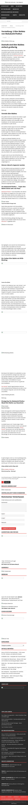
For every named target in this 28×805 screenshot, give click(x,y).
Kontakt (9, 796)
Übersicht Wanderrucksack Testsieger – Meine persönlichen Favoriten (11, 723)
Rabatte (15, 15)
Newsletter (22, 15)
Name (2, 513)
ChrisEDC (5, 37)
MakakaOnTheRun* (6, 191)
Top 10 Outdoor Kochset (6, 727)
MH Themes (14, 803)
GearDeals (3, 18)
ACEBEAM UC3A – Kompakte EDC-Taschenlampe (13, 656)
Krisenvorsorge (5, 15)
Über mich (3, 796)
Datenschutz (23, 796)
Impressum (16, 796)
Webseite (3, 522)
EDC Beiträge (19, 6)
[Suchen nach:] (14, 21)
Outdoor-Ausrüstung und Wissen (9, 12)
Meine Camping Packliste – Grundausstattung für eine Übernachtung (13, 719)
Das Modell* (4, 386)
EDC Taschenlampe (5, 9)
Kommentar (4, 502)
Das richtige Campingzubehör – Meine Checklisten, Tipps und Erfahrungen (13, 716)
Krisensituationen (18, 55)
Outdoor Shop (5, 6)
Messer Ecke (16, 9)
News (12, 6)
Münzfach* (4, 221)
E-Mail (3, 518)
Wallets (7, 482)
